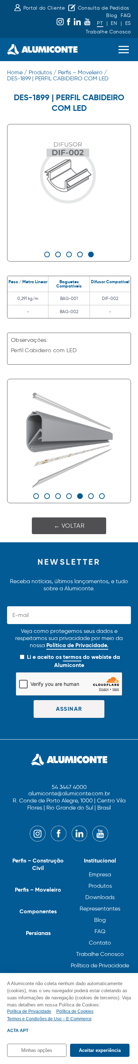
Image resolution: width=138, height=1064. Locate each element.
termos (72, 657)
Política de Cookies (74, 1011)
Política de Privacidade (100, 965)
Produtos (100, 885)
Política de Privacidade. (77, 645)
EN (114, 23)
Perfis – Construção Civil (38, 864)
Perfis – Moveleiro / (82, 72)
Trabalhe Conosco (108, 32)
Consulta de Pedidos (103, 8)
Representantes (100, 908)
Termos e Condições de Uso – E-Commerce (49, 1018)
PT (100, 23)
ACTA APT (17, 1030)
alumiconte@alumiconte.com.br (69, 794)
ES (128, 23)
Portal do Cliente (44, 8)
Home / (17, 72)
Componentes (38, 911)
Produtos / (42, 72)
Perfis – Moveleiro (38, 889)
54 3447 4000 (69, 787)
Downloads (100, 897)
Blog (111, 15)
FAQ (126, 15)
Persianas (38, 933)
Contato (100, 942)
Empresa (100, 874)
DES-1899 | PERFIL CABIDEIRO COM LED (58, 78)
